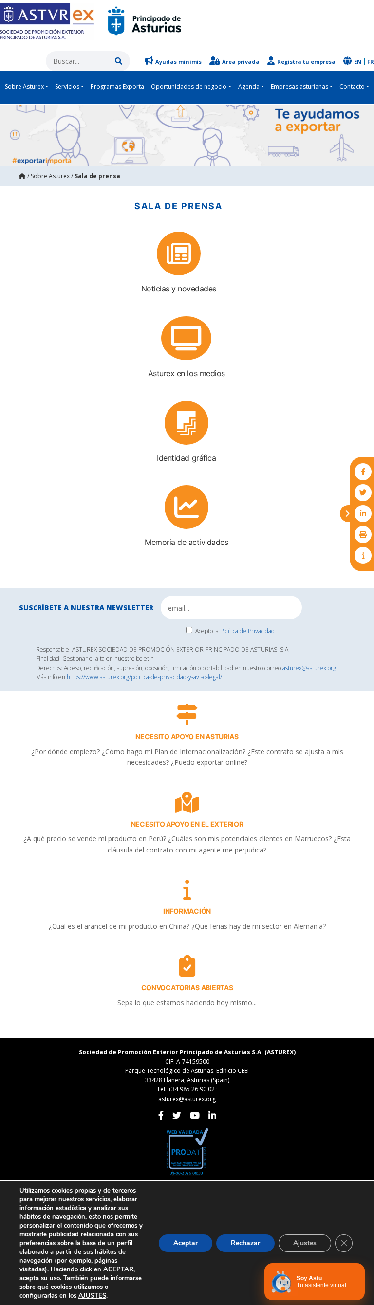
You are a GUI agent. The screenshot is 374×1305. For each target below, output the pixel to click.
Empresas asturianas (299, 86)
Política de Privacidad (247, 631)
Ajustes (305, 1243)
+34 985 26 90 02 (191, 1089)
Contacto (352, 86)
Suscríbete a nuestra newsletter (86, 607)
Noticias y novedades (178, 288)
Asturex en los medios (186, 373)
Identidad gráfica (186, 458)
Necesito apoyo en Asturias (187, 736)
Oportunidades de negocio (188, 86)
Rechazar (245, 1243)
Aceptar (185, 1243)
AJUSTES (92, 1295)
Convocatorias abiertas (187, 987)
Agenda (249, 86)
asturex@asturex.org (309, 668)
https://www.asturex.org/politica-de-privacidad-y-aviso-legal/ (144, 677)
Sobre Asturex (24, 86)
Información (187, 911)
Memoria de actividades (186, 542)
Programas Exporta (117, 86)
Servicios (67, 86)
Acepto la (235, 631)
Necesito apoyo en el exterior (187, 824)
